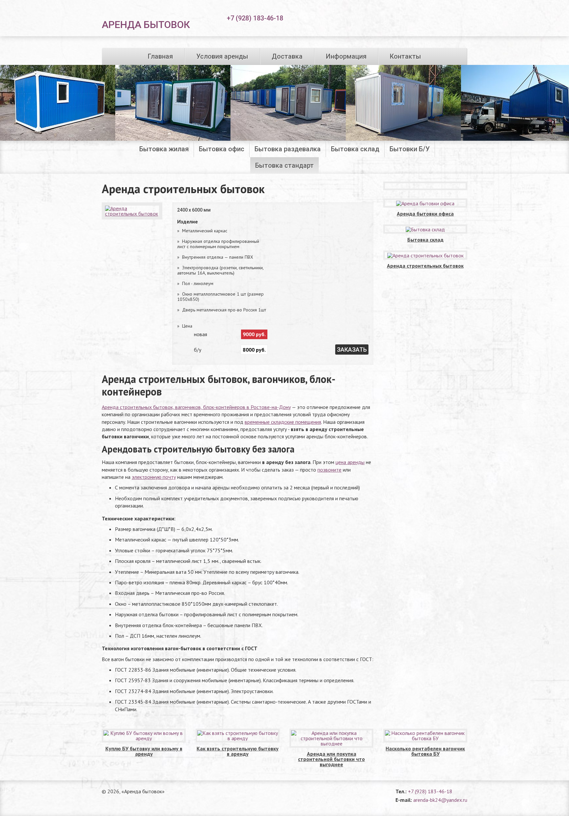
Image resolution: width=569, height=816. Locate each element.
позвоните (329, 469)
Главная (160, 56)
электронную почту (154, 477)
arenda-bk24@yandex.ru (440, 800)
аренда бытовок (146, 24)
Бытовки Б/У (410, 149)
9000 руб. (254, 334)
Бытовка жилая (164, 149)
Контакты (405, 56)
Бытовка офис (221, 149)
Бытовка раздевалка (288, 149)
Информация (346, 56)
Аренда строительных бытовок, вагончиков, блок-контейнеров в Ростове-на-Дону (196, 407)
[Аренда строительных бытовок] (132, 210)
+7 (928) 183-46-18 (430, 791)
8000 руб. (254, 349)
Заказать (352, 349)
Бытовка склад (355, 149)
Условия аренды (222, 56)
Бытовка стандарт (284, 165)
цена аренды (350, 462)
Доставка (287, 56)
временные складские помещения (283, 422)
